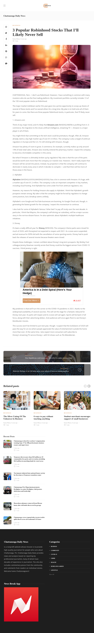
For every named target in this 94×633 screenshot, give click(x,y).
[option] (17, 408)
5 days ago (16, 448)
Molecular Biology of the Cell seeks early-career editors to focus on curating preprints (41, 371)
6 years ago (24, 39)
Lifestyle (54, 570)
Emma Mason (16, 39)
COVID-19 (54, 554)
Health (53, 562)
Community (55, 550)
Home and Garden (57, 566)
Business (16, 25)
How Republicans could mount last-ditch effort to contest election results (48, 358)
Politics (29, 355)
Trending (64, 368)
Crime (53, 558)
